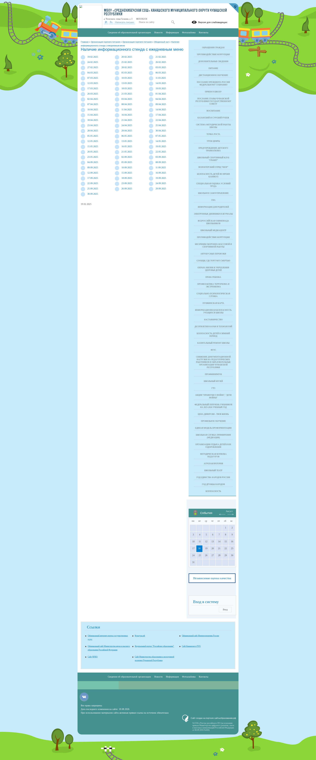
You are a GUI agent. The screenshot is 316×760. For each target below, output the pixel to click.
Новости (158, 32)
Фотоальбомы (189, 32)
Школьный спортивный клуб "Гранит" (213, 158)
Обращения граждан (213, 47)
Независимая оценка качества (212, 578)
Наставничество (213, 319)
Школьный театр (213, 470)
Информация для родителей (213, 207)
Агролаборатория (213, 463)
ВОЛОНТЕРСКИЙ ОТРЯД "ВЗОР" (213, 167)
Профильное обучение (213, 421)
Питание (213, 68)
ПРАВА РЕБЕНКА (213, 277)
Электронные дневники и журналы (213, 214)
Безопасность (213, 491)
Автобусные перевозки (213, 254)
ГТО (213, 388)
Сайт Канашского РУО (191, 646)
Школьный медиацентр (213, 230)
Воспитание (213, 111)
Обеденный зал (161, 42)
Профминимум (213, 374)
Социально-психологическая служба (213, 294)
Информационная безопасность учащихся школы (213, 311)
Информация (172, 32)
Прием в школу (213, 92)
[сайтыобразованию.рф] (233, 8)
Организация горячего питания (106, 42)
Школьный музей (213, 381)
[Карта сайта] (111, 22)
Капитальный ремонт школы (213, 343)
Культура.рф (140, 636)
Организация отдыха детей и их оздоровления (213, 445)
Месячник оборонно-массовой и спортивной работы (213, 245)
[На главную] (106, 22)
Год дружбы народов (213, 484)
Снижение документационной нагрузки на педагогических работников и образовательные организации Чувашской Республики (213, 362)
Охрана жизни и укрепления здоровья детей (213, 268)
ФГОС (213, 350)
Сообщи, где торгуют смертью (213, 261)
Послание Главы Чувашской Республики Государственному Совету (213, 101)
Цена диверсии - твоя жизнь (213, 414)
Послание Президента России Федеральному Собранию (213, 83)
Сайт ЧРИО (93, 657)
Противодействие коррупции (213, 54)
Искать (173, 22)
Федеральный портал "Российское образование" (154, 646)
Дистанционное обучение (213, 75)
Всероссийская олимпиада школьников (213, 222)
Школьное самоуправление (213, 193)
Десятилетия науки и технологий (213, 326)
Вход (225, 609)
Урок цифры (213, 141)
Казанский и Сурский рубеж (213, 118)
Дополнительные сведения (213, 61)
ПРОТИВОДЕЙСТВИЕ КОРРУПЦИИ (213, 237)
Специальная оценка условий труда (213, 184)
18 (199, 548)
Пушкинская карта (213, 303)
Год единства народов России (213, 477)
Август (229, 511)
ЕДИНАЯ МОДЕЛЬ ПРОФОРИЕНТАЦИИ (213, 428)
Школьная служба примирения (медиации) (213, 436)
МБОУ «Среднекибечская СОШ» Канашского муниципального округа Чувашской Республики (165, 12)
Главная (85, 42)
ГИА (213, 200)
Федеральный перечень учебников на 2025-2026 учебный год (213, 405)
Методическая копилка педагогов (213, 455)
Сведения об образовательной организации (129, 32)
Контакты (203, 32)
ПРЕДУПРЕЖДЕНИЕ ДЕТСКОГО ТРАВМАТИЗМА (213, 149)
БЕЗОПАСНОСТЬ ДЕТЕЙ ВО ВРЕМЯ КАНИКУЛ (213, 175)
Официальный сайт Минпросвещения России (200, 636)
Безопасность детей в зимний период (213, 334)
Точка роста (213, 134)
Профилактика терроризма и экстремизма (213, 285)
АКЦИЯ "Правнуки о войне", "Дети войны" (213, 396)
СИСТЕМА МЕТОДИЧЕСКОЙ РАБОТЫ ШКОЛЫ (213, 126)
